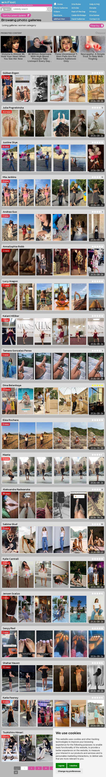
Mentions (58, 15)
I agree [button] (61, 765)
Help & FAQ (94, 4)
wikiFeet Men (59, 18)
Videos (57, 11)
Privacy (92, 11)
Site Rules (76, 4)
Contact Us (94, 18)
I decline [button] (73, 765)
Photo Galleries (61, 7)
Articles (75, 7)
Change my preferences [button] (69, 771)
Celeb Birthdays (78, 15)
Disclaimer (94, 15)
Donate (92, 7)
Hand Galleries (78, 18)
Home (60, 4)
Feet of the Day (78, 11)
